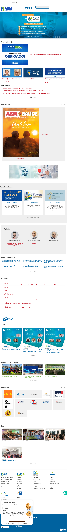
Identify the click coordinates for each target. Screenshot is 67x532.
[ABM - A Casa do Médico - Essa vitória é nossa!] (15, 65)
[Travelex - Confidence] (59, 397)
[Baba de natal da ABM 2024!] (55, 375)
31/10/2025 (4, 440)
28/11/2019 (25, 440)
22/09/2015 (4, 459)
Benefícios (5, 387)
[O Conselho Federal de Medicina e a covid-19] (34, 235)
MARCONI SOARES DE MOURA (14, 240)
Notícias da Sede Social (9, 362)
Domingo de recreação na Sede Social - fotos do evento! (32, 377)
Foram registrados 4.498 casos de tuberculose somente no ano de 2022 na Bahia (23, 90)
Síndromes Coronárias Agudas (9, 460)
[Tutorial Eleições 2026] (33, 77)
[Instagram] (33, 178)
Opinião (7, 229)
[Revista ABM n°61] (21, 156)
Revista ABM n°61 (21, 158)
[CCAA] (33, 405)
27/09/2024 (25, 348)
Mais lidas (4, 279)
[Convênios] (36, 475)
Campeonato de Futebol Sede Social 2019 (32, 442)
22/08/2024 (47, 348)
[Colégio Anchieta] (58, 405)
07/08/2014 (47, 440)
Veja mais (63, 104)
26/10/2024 (4, 348)
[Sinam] (52, 475)
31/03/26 (6, 302)
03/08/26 (6, 293)
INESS (63, 1)
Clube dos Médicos (33, 380)
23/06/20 (6, 306)
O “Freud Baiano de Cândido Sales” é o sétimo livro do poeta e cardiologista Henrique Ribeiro (26, 93)
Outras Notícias (5, 85)
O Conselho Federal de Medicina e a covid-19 (34, 242)
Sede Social (23, 1)
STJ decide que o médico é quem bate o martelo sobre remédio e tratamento (32, 265)
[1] (57, 37)
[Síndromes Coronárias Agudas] (12, 458)
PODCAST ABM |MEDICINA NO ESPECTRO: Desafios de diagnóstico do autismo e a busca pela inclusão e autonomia (54, 351)
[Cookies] (5, 527)
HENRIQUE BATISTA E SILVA (53, 240)
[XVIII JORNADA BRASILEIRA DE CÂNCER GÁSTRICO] (33, 200)
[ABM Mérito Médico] (12, 439)
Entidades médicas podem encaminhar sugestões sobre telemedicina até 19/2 (11, 261)
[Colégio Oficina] (8, 416)
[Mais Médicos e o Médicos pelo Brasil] (54, 235)
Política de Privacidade (12, 518)
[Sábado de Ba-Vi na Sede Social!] (12, 375)
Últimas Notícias (7, 42)
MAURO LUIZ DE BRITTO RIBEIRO (34, 240)
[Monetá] (8, 409)
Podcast (5, 324)
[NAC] (21, 397)
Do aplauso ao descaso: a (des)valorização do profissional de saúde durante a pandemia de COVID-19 (14, 243)
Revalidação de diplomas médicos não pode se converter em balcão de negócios (32, 261)
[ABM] (6, 9)
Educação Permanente (14, 1)
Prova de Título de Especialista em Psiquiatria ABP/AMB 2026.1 (18, 303)
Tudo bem (25, 523)
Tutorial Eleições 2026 (28, 78)
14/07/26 (6, 283)
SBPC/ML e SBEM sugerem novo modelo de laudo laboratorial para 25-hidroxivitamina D (24, 307)
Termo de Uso (11, 519)
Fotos (3, 426)
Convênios (33, 1)
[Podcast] (8, 320)
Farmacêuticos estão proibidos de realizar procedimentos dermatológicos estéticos (53, 266)
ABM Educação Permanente (33, 217)
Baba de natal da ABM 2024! (51, 376)
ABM (4, 1)
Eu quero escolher (10, 523)
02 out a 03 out (55, 203)
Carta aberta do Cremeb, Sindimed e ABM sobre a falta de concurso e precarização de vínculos (53, 261)
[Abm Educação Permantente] (5, 475)
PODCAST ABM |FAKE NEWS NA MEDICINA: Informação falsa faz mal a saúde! (11, 350)
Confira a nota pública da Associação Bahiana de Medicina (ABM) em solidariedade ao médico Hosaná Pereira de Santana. (55, 80)
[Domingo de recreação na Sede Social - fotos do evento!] (33, 375)
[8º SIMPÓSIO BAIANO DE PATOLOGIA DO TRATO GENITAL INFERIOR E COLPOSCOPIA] (12, 200)
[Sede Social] (21, 475)
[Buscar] (48, 7)
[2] (59, 37)
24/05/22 (6, 297)
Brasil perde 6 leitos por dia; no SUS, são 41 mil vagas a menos (11, 265)
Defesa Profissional (8, 257)
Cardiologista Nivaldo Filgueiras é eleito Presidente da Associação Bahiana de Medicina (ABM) (11, 80)
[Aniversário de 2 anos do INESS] (55, 439)
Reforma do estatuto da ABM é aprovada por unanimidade (17, 88)
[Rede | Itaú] (8, 397)
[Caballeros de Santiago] (46, 405)
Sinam (43, 1)
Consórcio (53, 1)
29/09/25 (6, 287)
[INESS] (19, 494)
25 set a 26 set (12, 203)
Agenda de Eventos (7, 187)
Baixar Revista (45, 134)
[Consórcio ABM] (5, 495)
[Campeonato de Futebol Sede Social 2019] (33, 439)
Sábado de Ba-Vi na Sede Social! (9, 376)
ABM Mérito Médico (6, 442)
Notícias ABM (33, 97)
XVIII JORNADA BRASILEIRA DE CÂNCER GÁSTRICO (33, 206)
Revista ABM (5, 104)
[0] (55, 37)
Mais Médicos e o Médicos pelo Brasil (53, 242)
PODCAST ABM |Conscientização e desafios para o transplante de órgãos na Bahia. (33, 350)
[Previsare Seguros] (46, 397)
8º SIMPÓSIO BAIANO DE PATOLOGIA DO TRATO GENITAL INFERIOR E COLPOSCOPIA (12, 206)
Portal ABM (33, 271)
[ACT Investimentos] (33, 397)
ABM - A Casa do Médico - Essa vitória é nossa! (45, 55)
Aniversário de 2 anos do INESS (52, 442)
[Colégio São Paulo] (20, 416)
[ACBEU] (20, 405)
